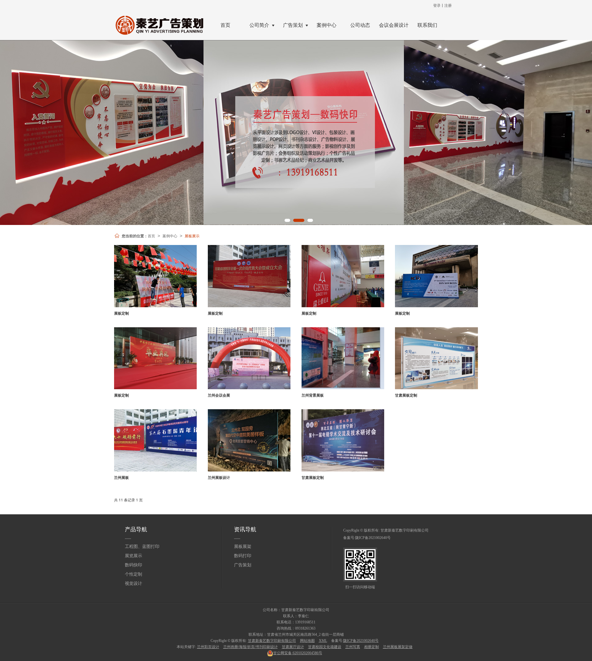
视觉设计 (133, 583)
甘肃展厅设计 (293, 647)
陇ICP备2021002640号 (373, 538)
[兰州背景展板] (343, 358)
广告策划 (293, 25)
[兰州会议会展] (249, 358)
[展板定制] (155, 276)
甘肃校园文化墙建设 (324, 647)
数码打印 (242, 555)
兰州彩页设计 (208, 647)
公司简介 (259, 25)
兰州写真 (352, 647)
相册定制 (371, 647)
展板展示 (192, 235)
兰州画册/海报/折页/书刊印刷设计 (250, 647)
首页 (225, 25)
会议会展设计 (394, 25)
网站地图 (307, 641)
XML (323, 641)
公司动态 (360, 25)
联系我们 (427, 25)
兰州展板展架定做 (398, 647)
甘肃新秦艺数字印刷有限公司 (404, 530)
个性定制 (133, 574)
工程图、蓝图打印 (142, 546)
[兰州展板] (155, 440)
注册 (448, 5)
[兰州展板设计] (249, 440)
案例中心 (326, 25)
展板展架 (242, 546)
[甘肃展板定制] (436, 358)
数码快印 (133, 565)
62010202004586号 (297, 653)
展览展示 (133, 555)
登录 (437, 5)
